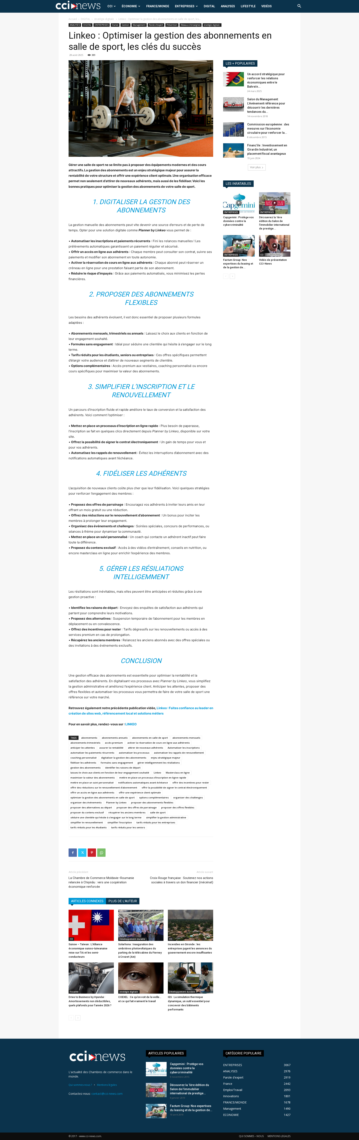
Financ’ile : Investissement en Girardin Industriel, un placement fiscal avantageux (267, 149)
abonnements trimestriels (85, 742)
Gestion (125, 24)
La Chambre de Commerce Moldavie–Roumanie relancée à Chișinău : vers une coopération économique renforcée (101, 882)
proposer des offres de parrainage (137, 807)
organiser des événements (86, 802)
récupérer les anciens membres (126, 812)
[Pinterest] (92, 852)
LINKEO (131, 724)
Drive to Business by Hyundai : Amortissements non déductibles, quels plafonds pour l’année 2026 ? (90, 1001)
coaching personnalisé (83, 757)
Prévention (172, 24)
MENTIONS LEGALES (279, 1136)
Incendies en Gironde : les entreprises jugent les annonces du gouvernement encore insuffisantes (190, 948)
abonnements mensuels (186, 737)
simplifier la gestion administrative (166, 817)
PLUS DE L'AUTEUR (122, 901)
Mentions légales (107, 1085)
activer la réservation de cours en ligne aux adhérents (158, 742)
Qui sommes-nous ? (80, 1085)
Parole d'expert (156, 24)
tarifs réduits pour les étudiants (88, 827)
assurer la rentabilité (111, 747)
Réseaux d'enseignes (190, 24)
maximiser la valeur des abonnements (92, 777)
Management (139, 24)
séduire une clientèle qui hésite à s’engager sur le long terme (105, 817)
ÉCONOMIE (129, 6)
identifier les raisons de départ (122, 767)
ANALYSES (228, 6)
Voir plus (255, 167)
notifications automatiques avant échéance (143, 782)
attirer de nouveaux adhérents (145, 747)
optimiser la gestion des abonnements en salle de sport (102, 797)
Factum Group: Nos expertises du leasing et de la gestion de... (238, 263)
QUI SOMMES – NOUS (251, 1136)
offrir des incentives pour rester (190, 782)
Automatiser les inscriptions (184, 747)
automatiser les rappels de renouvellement (179, 752)
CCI (109, 6)
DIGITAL (209, 6)
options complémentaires (154, 797)
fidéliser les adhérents (83, 762)
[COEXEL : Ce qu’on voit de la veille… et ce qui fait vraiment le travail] (141, 978)
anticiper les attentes (82, 747)
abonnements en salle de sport (150, 737)
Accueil (73, 19)
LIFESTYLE (248, 6)
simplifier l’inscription (119, 822)
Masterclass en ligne (178, 772)
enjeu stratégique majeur (165, 757)
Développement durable (132, 939)
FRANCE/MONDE (157, 6)
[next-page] (77, 1017)
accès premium (114, 742)
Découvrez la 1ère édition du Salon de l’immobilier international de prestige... (189, 1089)
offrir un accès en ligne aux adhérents (92, 792)
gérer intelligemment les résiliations (159, 762)
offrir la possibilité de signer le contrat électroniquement (174, 787)
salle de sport (158, 812)
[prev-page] (71, 1017)
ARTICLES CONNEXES (87, 901)
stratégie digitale (104, 19)
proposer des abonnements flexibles (152, 802)
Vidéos (266, 6)
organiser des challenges (188, 797)
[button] (299, 7)
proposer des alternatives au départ (91, 807)
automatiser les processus (134, 752)
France (115, 24)
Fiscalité (74, 991)
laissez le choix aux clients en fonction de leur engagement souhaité (109, 772)
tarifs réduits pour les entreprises (155, 822)
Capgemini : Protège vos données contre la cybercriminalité (238, 221)
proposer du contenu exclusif (87, 812)
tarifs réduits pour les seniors (128, 827)
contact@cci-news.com (107, 1094)
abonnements (89, 737)
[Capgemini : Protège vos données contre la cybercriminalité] (239, 203)
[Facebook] (73, 852)
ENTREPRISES (184, 6)
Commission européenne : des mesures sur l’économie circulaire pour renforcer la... (268, 128)
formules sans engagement (117, 762)
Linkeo (157, 772)
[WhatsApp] (101, 852)
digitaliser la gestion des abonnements (123, 757)
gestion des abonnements (85, 767)
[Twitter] (82, 852)
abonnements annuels (115, 737)
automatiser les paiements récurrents (92, 752)
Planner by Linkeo (116, 802)
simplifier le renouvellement (86, 822)
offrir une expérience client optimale (140, 792)
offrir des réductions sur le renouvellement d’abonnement (103, 787)
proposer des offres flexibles (177, 807)
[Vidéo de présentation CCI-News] (275, 246)
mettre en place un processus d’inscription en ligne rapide (152, 777)
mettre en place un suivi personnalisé (92, 782)
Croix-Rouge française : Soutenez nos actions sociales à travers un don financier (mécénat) (181, 880)
